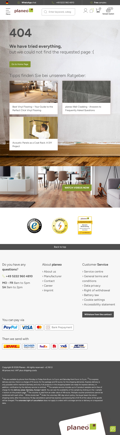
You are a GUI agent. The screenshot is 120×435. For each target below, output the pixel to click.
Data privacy (92, 285)
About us (50, 271)
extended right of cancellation (31, 400)
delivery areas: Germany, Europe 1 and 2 (30, 390)
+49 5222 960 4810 (65, 3)
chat (29, 3)
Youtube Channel (73, 181)
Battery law (91, 295)
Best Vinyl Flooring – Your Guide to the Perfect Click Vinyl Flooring (32, 108)
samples (100, 3)
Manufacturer (53, 276)
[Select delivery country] (7, 2)
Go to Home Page (20, 64)
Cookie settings (94, 299)
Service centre (93, 271)
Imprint (48, 290)
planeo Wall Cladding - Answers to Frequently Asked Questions (83, 108)
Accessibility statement (99, 304)
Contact (49, 281)
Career (48, 285)
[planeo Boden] (81, 427)
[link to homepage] (24, 10)
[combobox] (60, 12)
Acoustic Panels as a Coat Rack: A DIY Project (32, 144)
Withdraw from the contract (98, 314)
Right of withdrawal (97, 290)
